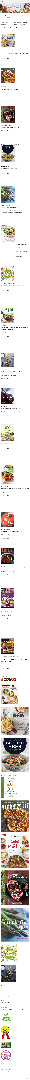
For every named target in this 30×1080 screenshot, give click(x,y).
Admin (27, 1078)
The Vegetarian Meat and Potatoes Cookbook (10, 656)
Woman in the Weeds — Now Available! (9, 988)
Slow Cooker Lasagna (5, 996)
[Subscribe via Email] (4, 680)
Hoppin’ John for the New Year (7, 994)
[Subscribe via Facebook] (10, 680)
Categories (3, 1009)
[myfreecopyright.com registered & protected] (15, 1064)
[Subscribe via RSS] (2, 680)
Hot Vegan (3, 566)
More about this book (5, 58)
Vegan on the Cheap (5, 486)
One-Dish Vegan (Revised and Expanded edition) (10, 144)
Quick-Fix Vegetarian (5, 529)
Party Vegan (3, 610)
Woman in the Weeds (5, 990)
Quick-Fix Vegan (4, 406)
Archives (2, 1002)
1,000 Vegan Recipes (5, 443)
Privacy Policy (7, 1071)
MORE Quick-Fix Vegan (6, 205)
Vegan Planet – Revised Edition (7, 283)
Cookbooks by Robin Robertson (7, 992)
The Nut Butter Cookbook (21, 244)
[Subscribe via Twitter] (7, 680)
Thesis (28, 1076)
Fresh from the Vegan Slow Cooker (8, 370)
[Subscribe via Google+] (12, 680)
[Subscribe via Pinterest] (15, 680)
